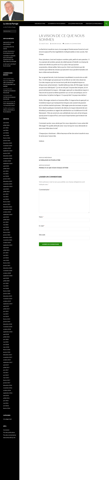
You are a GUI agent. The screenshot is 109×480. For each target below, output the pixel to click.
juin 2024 (6, 171)
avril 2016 (6, 405)
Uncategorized (7, 419)
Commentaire (44, 189)
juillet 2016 (6, 398)
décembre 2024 (7, 156)
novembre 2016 (7, 388)
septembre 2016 (7, 393)
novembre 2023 (7, 184)
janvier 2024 (6, 179)
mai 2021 (5, 255)
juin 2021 (6, 252)
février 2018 (6, 349)
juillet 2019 (6, 309)
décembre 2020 (7, 268)
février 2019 (6, 319)
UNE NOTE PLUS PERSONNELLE (94, 23)
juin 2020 (6, 283)
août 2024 (6, 166)
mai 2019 (5, 314)
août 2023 (6, 189)
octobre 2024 (7, 161)
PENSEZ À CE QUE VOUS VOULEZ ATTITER (53, 166)
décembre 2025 (7, 143)
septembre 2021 (7, 245)
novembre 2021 (7, 240)
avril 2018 (6, 344)
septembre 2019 (7, 303)
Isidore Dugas (56, 43)
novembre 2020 (7, 270)
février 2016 (6, 408)
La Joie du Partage (10, 23)
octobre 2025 (7, 148)
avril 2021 (6, 258)
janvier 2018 (6, 352)
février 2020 (6, 291)
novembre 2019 (7, 298)
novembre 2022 (7, 209)
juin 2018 (6, 339)
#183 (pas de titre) (40, 23)
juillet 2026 (6, 125)
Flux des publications (9, 432)
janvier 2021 (6, 265)
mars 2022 (6, 230)
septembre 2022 (7, 214)
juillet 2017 (6, 367)
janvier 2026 (6, 140)
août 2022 (6, 217)
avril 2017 (6, 375)
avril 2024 (6, 176)
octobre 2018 (7, 329)
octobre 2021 (7, 242)
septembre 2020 (7, 275)
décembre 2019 (7, 296)
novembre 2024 (7, 158)
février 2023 (6, 201)
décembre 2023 (7, 181)
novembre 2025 (7, 145)
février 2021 (6, 263)
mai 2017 (5, 372)
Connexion (6, 430)
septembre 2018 (7, 332)
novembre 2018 (7, 326)
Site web (42, 235)
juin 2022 (6, 222)
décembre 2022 (7, 207)
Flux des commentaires (9, 435)
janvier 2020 (6, 293)
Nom (41, 217)
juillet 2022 (6, 219)
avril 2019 (6, 316)
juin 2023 (6, 194)
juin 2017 (6, 370)
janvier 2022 (6, 235)
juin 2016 (6, 400)
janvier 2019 (6, 321)
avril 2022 (6, 227)
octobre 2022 (7, 212)
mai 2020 (5, 286)
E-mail (42, 226)
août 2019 (6, 306)
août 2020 (6, 278)
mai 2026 (5, 130)
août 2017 (6, 365)
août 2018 (6, 334)
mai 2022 (5, 224)
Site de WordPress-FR (9, 437)
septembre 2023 (7, 186)
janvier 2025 (6, 153)
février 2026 (6, 138)
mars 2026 (6, 135)
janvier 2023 (6, 204)
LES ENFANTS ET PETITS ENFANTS (56, 23)
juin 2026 (6, 128)
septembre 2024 (7, 163)
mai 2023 (5, 196)
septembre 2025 (7, 151)
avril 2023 (6, 199)
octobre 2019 (7, 301)
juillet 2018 (6, 337)
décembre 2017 (7, 354)
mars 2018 (6, 347)
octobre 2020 (7, 273)
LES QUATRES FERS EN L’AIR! (75, 23)
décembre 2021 (7, 237)
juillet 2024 (6, 168)
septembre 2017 (7, 362)
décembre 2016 (7, 385)
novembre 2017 (7, 357)
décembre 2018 (7, 324)
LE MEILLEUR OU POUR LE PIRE (49, 159)
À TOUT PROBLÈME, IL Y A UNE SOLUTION (9, 103)
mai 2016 (5, 403)
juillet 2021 (6, 250)
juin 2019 (6, 311)
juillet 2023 (6, 191)
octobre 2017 (7, 360)
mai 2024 (5, 173)
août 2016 (6, 395)
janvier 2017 (6, 383)
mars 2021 (6, 260)
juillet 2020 (6, 281)
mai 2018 (5, 342)
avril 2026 (6, 133)
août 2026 (6, 122)
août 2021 (6, 247)
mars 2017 (6, 377)
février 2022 (6, 232)
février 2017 (6, 380)
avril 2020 (6, 288)
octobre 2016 (7, 390)
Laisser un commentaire (72, 43)
